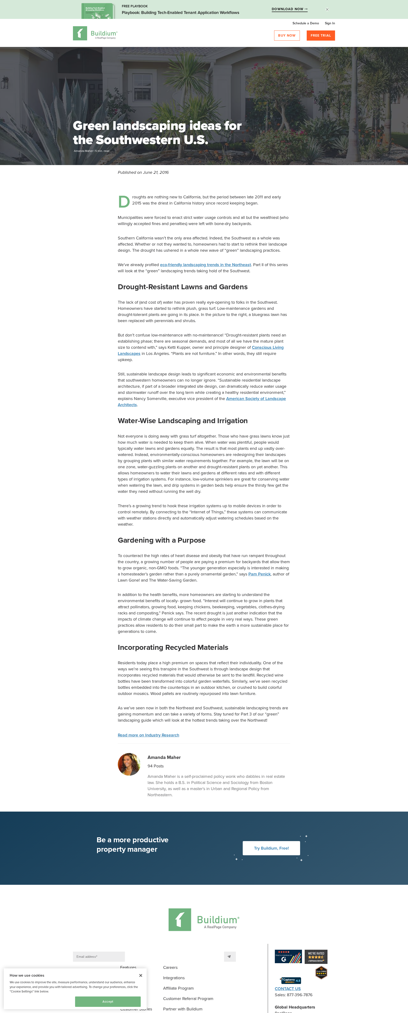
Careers (170, 967)
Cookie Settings (24, 1001)
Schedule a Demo (306, 23)
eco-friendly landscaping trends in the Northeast (205, 264)
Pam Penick (259, 574)
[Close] (141, 975)
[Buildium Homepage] (95, 34)
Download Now (288, 9)
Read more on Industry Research (148, 735)
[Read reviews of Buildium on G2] (288, 957)
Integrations (174, 977)
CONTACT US (288, 988)
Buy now (287, 36)
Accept (107, 1002)
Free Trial (321, 36)
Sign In (330, 23)
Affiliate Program (178, 988)
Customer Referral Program (188, 998)
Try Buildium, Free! (271, 848)
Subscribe (230, 957)
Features (128, 967)
